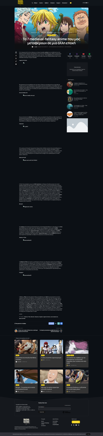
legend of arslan (46, 316)
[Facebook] (83, 2)
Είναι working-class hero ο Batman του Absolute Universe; (80, 98)
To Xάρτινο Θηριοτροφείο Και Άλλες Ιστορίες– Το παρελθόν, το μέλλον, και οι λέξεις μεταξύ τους (80, 113)
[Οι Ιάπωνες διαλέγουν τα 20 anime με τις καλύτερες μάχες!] (76, 376)
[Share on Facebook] (16, 55)
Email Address (41, 407)
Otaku (53, 35)
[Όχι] (101, 434)
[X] (84, 2)
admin (36, 46)
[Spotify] (89, 55)
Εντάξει (88, 434)
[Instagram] (87, 2)
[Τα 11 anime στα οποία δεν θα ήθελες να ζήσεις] (26, 347)
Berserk (32, 316)
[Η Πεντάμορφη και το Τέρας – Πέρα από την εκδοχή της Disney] (70, 107)
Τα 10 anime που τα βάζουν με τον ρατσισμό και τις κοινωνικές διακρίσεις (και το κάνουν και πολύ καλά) (76, 360)
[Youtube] (84, 55)
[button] (32, 3)
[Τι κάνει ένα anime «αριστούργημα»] (51, 347)
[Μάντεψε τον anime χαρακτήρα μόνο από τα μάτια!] (51, 376)
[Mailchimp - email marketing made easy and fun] (66, 413)
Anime (49, 35)
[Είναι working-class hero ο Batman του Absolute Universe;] (70, 99)
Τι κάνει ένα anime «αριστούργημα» (51, 358)
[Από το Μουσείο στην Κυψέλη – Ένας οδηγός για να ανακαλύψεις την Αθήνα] (70, 92)
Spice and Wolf (22, 318)
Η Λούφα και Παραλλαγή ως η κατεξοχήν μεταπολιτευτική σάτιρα (80, 84)
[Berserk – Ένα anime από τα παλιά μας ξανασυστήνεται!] (26, 376)
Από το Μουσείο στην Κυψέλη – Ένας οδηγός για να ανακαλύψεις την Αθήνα (81, 91)
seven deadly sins (54, 316)
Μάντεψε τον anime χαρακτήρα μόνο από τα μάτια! (50, 388)
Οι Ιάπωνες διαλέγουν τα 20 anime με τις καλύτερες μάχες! (76, 388)
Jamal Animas (19, 361)
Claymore (37, 316)
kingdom (41, 316)
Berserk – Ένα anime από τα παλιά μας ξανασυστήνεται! (25, 388)
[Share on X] (16, 58)
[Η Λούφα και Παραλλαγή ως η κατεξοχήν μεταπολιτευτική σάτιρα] (70, 84)
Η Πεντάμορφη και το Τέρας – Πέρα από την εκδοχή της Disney (80, 106)
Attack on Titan (27, 316)
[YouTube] (86, 2)
